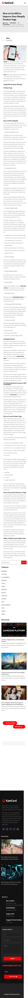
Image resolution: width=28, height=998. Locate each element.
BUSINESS (4, 571)
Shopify (5, 61)
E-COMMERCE (5, 577)
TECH (3, 608)
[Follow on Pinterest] (10, 829)
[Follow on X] (14, 829)
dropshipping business (18, 297)
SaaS (4, 74)
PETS (2, 602)
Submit (12, 958)
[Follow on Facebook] (3, 829)
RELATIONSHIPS (5, 605)
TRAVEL (3, 611)
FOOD (3, 583)
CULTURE (4, 574)
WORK (3, 614)
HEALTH (3, 592)
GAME (3, 586)
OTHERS (3, 599)
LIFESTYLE (4, 596)
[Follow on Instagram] (7, 829)
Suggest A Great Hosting (14, 920)
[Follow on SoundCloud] (17, 829)
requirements (13, 394)
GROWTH (4, 589)
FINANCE (4, 580)
